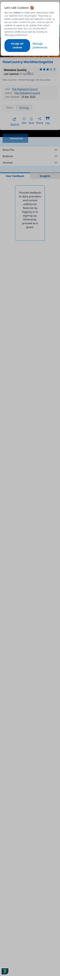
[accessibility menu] (5, 971)
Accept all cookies (17, 45)
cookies (17, 12)
